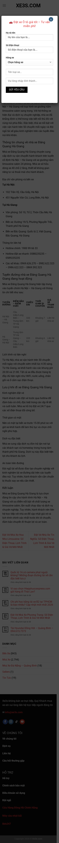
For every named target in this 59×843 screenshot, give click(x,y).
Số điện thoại (12, 45)
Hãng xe (10, 57)
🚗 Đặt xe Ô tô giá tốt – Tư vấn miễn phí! (29, 24)
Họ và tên (10, 32)
